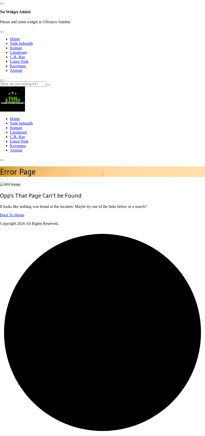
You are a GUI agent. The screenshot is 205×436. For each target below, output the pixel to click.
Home (15, 39)
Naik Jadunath (21, 43)
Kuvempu (18, 66)
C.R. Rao (17, 57)
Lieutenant (18, 52)
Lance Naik (19, 61)
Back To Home (12, 215)
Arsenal (16, 70)
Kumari (16, 48)
